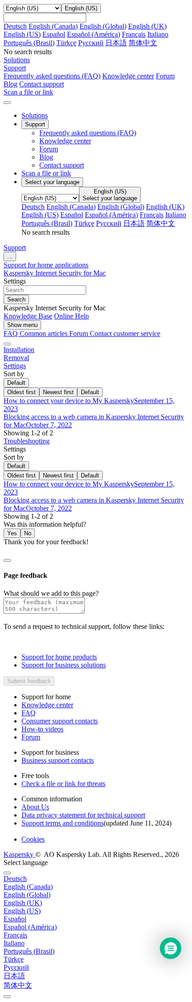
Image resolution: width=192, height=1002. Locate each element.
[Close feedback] (7, 560)
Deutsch (15, 26)
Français (134, 34)
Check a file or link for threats (63, 783)
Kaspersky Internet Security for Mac (55, 273)
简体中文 (143, 43)
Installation (19, 349)
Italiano (157, 34)
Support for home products (59, 657)
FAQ (28, 713)
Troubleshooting (27, 441)
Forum (165, 76)
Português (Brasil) (29, 43)
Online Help (71, 316)
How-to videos (42, 729)
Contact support (41, 84)
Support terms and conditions (62, 823)
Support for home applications (46, 265)
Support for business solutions (63, 665)
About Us (35, 807)
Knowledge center (128, 76)
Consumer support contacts (59, 721)
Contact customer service (125, 333)
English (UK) (147, 26)
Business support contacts (57, 760)
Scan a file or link (46, 173)
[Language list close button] (7, 873)
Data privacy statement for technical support (83, 815)
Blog (10, 84)
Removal (16, 357)
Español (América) (93, 34)
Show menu (22, 325)
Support (15, 247)
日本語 (116, 43)
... (10, 256)
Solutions (34, 115)
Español (53, 34)
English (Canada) (53, 26)
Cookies (33, 839)
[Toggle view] (7, 344)
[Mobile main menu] (7, 102)
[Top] (7, 996)
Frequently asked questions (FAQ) (52, 76)
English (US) (22, 34)
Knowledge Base (28, 316)
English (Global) (102, 26)
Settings (15, 366)
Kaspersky (19, 854)
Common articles (44, 333)
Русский (91, 43)
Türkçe (66, 43)
